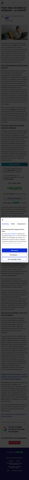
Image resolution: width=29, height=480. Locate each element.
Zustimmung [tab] (5, 223)
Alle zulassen (14, 250)
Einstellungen (13, 254)
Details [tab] (13, 223)
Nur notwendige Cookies (14, 259)
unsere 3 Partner (11, 233)
